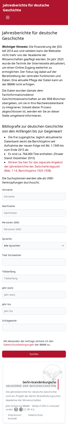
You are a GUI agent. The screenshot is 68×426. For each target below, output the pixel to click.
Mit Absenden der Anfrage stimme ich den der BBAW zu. (28, 342)
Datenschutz (35, 415)
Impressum (14, 415)
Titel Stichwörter (11, 255)
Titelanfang (9, 271)
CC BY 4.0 (28, 409)
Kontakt (12, 418)
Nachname (8, 206)
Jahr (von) (7, 288)
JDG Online (12, 406)
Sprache (7, 238)
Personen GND (10, 222)
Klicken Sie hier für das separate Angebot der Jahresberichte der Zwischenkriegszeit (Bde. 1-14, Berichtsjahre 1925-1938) (33, 166)
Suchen (34, 354)
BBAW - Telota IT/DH (34, 406)
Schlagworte (9, 320)
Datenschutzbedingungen (18, 344)
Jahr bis (6, 304)
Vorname (7, 189)
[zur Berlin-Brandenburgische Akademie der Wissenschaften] (34, 377)
